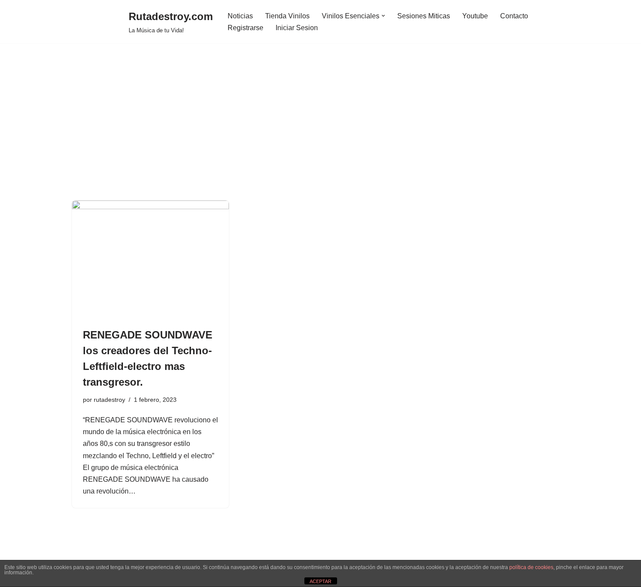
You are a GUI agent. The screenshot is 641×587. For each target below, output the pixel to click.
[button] (383, 15)
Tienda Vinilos (287, 16)
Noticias (240, 16)
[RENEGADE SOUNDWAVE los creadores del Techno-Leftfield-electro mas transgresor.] (150, 259)
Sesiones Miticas (423, 16)
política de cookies (531, 567)
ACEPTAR (320, 581)
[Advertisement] (320, 135)
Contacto (514, 16)
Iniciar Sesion (297, 27)
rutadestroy (109, 399)
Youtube (475, 16)
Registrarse (245, 27)
